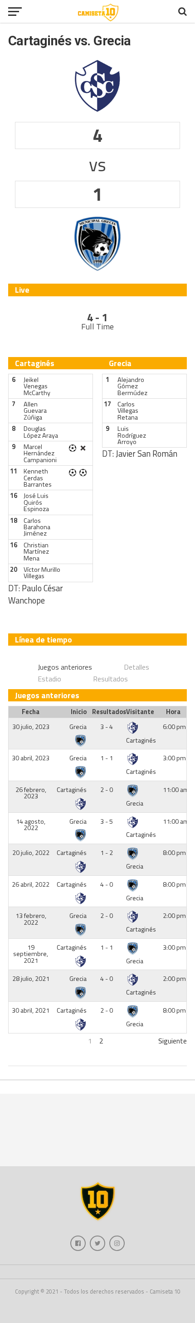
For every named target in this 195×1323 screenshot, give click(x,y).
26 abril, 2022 (30, 884)
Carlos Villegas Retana (127, 410)
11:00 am (176, 790)
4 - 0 (106, 884)
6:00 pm (174, 727)
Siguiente (172, 1040)
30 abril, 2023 (30, 758)
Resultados (110, 678)
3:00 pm (174, 758)
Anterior (20, 1040)
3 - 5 (106, 821)
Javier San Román (146, 453)
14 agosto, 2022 (30, 824)
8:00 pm (174, 853)
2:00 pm (174, 916)
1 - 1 (106, 758)
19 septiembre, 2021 (30, 954)
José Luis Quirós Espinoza (36, 502)
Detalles (136, 667)
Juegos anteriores (65, 667)
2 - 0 (106, 790)
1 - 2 (106, 853)
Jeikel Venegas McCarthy (37, 386)
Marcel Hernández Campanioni (40, 453)
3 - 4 (106, 727)
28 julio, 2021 (30, 979)
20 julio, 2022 (30, 853)
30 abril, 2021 (30, 1010)
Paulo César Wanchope (35, 594)
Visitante (140, 712)
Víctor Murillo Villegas (42, 573)
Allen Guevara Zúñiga (35, 410)
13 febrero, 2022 (30, 919)
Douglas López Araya (41, 432)
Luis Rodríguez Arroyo (131, 435)
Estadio (49, 678)
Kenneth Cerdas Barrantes (38, 477)
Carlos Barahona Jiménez (37, 527)
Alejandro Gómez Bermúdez (132, 386)
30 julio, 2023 (30, 727)
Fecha (30, 712)
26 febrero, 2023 (30, 793)
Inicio (79, 712)
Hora (173, 712)
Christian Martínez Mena (36, 551)
